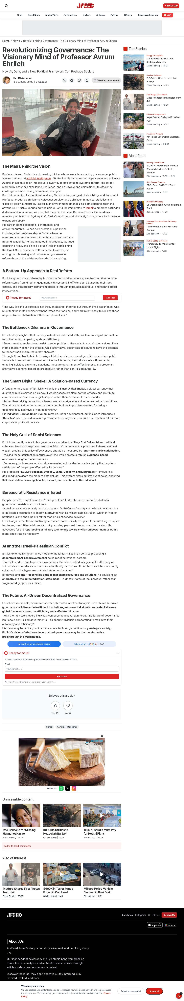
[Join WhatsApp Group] (61, 788)
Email (7, 664)
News (16, 40)
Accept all (154, 991)
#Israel (49, 727)
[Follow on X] (67, 788)
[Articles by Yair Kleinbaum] (6, 80)
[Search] (6, 5)
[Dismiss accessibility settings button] (181, 993)
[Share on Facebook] (72, 80)
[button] (102, 736)
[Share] (87, 80)
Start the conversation (108, 80)
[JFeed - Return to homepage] (14, 915)
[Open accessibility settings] (179, 996)
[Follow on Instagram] (74, 788)
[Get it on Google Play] (170, 924)
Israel (89, 207)
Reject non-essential (131, 991)
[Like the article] (55, 705)
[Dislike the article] (68, 705)
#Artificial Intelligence (67, 727)
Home (6, 40)
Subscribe (110, 297)
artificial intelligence (38, 178)
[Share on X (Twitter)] (64, 80)
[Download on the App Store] (155, 924)
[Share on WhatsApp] (79, 80)
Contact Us (169, 915)
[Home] (85, 6)
